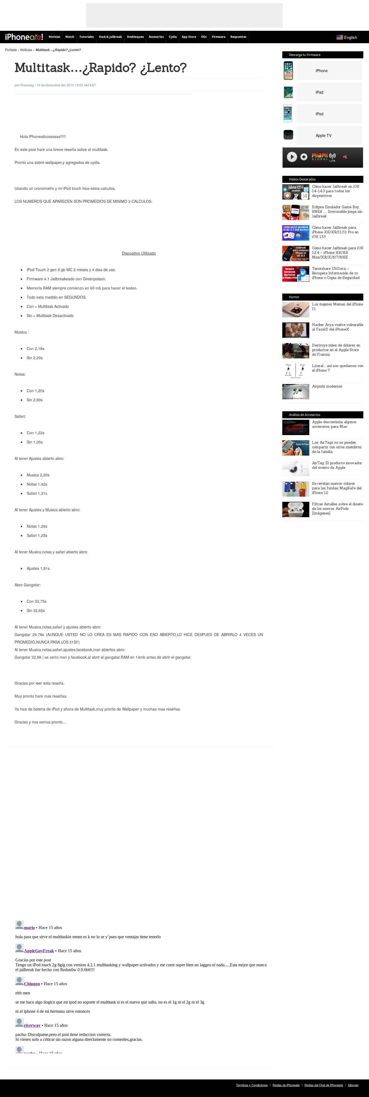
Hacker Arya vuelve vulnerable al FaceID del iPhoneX (337, 327)
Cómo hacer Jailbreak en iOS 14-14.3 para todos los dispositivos (335, 191)
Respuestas (238, 37)
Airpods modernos (327, 386)
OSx (204, 37)
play (292, 157)
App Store (189, 37)
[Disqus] (141, 837)
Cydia (173, 37)
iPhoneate (24, 36)
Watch (69, 37)
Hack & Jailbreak (110, 37)
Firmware (218, 37)
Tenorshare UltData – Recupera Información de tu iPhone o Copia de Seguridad (336, 273)
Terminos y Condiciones (252, 1085)
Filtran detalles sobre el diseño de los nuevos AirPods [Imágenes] (337, 509)
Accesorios (156, 37)
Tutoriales (86, 37)
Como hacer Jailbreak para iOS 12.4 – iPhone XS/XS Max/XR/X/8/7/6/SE (337, 253)
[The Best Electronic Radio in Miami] (318, 158)
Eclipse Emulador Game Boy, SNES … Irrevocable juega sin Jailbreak (337, 211)
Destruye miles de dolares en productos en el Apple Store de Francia (336, 350)
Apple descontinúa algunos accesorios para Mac (334, 424)
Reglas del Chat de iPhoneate (323, 1085)
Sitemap (353, 1085)
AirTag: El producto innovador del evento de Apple (337, 465)
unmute (345, 157)
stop (304, 157)
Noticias (54, 37)
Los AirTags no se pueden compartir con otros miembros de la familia (336, 447)
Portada (11, 49)
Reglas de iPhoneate (286, 1085)
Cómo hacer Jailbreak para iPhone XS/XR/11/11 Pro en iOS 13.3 (335, 232)
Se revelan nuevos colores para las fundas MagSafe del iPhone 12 (336, 488)
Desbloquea (135, 37)
